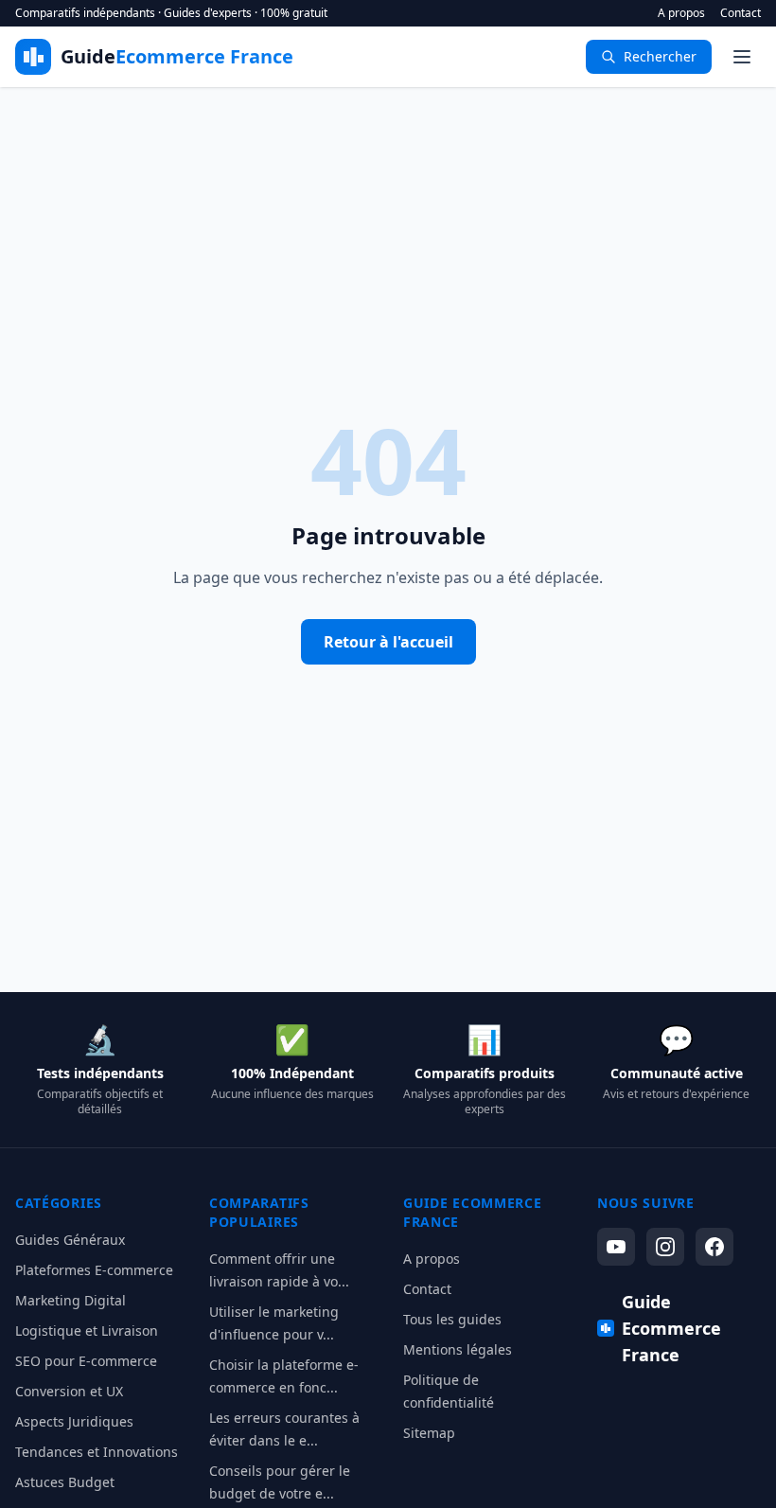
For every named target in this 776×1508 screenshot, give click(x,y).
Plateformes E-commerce (94, 1270)
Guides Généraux (70, 1240)
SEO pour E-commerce (86, 1361)
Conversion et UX (69, 1391)
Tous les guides (452, 1319)
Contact (740, 13)
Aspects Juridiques (74, 1421)
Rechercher (660, 56)
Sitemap (429, 1433)
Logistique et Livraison (86, 1330)
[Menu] (742, 57)
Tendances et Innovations (96, 1452)
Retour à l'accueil (388, 641)
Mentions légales (457, 1349)
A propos (681, 13)
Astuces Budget (65, 1482)
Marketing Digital (70, 1300)
